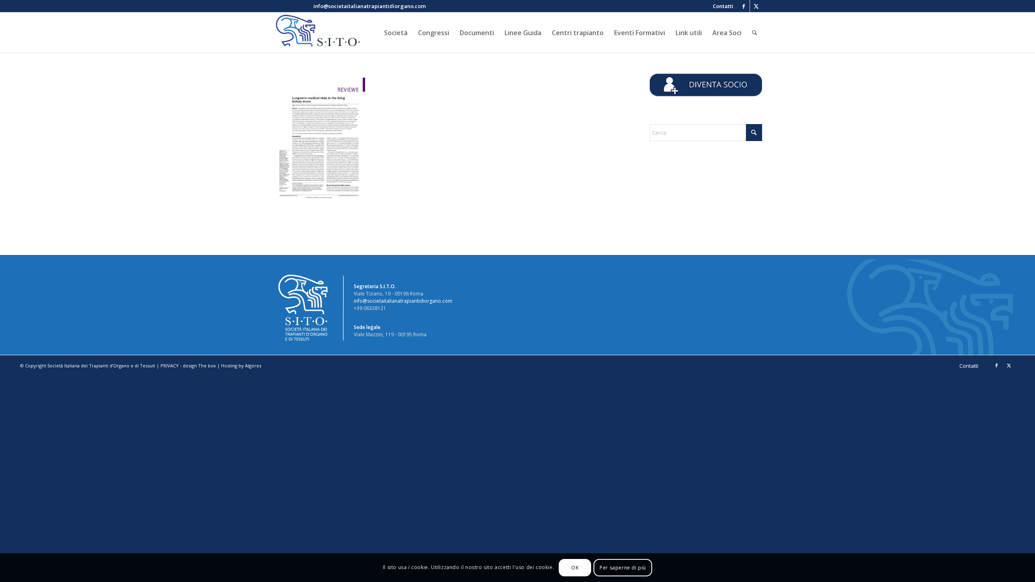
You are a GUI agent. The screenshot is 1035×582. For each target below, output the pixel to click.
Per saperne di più (623, 567)
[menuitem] (721, 6)
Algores (253, 366)
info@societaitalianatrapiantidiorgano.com (403, 300)
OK (575, 567)
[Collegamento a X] (756, 6)
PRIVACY (170, 366)
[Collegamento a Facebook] (744, 6)
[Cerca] (755, 33)
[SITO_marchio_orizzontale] (316, 33)
